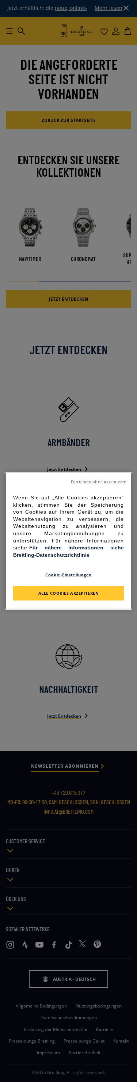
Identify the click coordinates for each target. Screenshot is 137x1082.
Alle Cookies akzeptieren (68, 593)
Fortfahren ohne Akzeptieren (98, 481)
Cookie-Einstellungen (68, 575)
